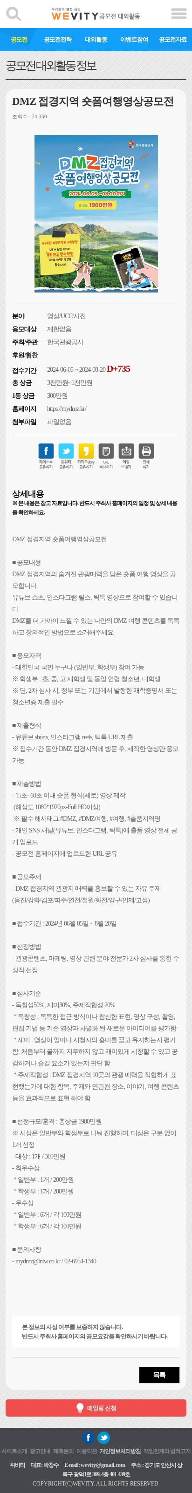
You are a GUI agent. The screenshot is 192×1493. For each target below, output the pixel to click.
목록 (159, 1374)
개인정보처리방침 (120, 1451)
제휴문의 (63, 1451)
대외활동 (96, 39)
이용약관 (86, 1451)
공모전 (19, 39)
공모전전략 (58, 39)
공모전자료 (173, 39)
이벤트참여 (134, 39)
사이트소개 (14, 1451)
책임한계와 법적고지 (167, 1451)
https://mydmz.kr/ (66, 408)
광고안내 (40, 1451)
